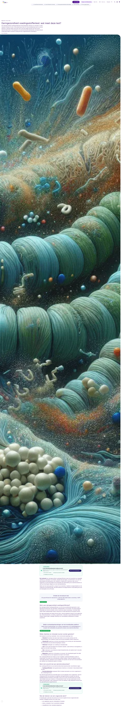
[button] (115, 2)
